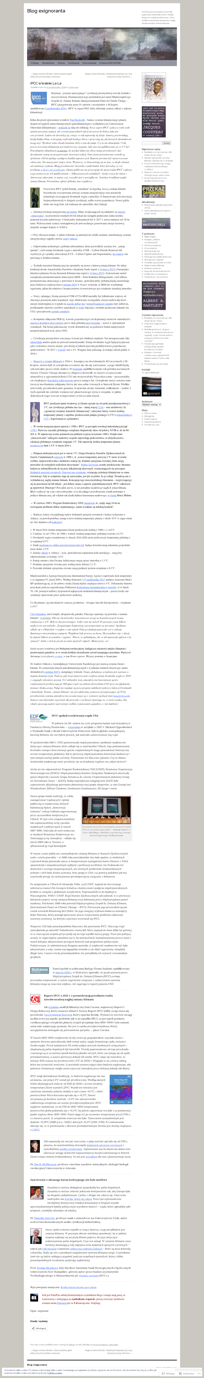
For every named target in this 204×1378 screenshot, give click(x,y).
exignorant (73, 87)
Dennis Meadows (47, 1267)
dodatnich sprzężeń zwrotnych (45, 472)
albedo (44, 552)
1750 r (33, 430)
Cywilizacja (73, 63)
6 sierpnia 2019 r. (52, 671)
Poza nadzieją (89, 63)
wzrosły (62, 349)
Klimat (72, 1344)
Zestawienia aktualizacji (155, 205)
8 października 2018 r (56, 108)
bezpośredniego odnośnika (105, 1344)
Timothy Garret (43, 1218)
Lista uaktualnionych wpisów (157, 210)
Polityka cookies (54, 1373)
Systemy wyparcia (152, 268)
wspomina (45, 617)
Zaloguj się (149, 416)
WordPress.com (151, 424)
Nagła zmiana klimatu (154, 265)
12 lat (100, 407)
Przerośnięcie (150, 248)
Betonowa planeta (152, 245)
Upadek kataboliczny (153, 254)
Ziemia (61, 63)
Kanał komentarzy (152, 422)
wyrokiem (91, 1156)
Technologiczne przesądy (156, 364)
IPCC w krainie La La (45, 83)
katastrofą (118, 695)
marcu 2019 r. (63, 972)
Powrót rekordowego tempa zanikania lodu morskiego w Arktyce (157, 166)
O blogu (35, 63)
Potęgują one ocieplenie (74, 472)
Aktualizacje (48, 63)
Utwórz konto (150, 413)
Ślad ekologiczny (152, 251)
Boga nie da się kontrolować (157, 271)
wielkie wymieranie (70, 1149)
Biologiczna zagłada (153, 259)
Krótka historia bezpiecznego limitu (78, 1287)
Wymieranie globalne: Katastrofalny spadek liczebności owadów (154, 347)
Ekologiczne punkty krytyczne (158, 257)
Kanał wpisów (150, 419)
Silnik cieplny (150, 236)
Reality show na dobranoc (156, 274)
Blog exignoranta (46, 11)
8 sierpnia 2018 (69, 284)
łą (129, 695)
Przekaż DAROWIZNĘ (110, 63)
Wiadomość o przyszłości (156, 277)
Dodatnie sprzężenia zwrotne (157, 262)
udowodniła (36, 342)
